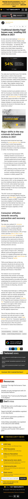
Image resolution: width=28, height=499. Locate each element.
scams (24, 333)
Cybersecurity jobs (10, 466)
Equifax (15, 258)
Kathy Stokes (12, 197)
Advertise (22, 492)
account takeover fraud (14, 142)
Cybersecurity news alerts (12, 460)
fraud (21, 331)
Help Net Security (9, 22)
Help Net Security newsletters (11, 1)
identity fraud (21, 39)
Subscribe (23, 478)
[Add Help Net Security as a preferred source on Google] (25, 26)
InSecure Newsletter (11, 454)
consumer (15, 331)
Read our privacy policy (9, 492)
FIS (2, 302)
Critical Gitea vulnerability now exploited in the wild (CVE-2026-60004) (13, 422)
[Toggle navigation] (26, 9)
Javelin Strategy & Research (14, 333)
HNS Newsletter (9, 449)
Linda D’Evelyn (21, 256)
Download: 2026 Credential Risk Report (12, 372)
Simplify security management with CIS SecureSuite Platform (13, 391)
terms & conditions (8, 483)
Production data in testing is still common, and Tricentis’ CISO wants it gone (12, 428)
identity (3, 333)
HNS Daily (7, 444)
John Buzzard (12, 96)
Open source (8, 472)
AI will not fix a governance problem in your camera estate (12, 417)
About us (17, 492)
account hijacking (6, 331)
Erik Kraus (23, 298)
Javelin (18, 96)
